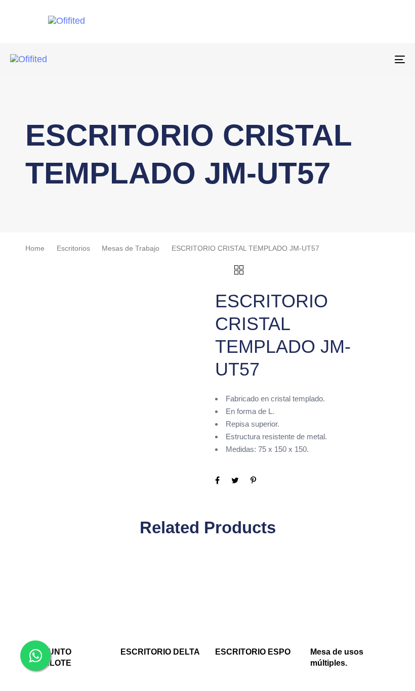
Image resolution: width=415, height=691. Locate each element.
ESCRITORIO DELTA (160, 652)
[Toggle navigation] (339, 59)
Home (35, 248)
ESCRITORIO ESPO (252, 652)
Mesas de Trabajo (130, 248)
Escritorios (73, 248)
